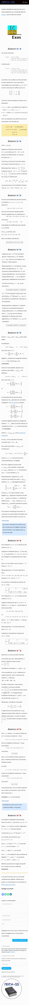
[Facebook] (3, 892)
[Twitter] (5, 892)
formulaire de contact (9, 884)
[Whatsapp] (8, 892)
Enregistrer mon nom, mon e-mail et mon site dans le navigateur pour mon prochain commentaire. (14, 933)
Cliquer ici (4, 14)
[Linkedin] (11, 892)
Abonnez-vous (6, 968)
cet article (14, 402)
